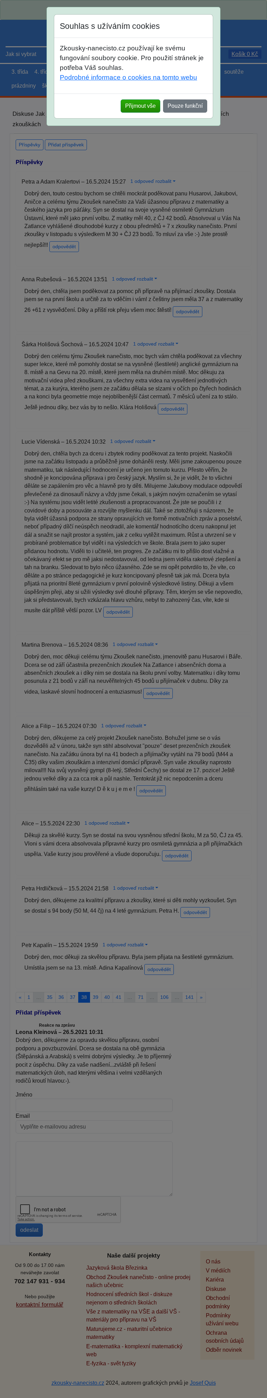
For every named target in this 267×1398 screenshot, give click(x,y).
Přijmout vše (140, 106)
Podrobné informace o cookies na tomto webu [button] (128, 77)
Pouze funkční (185, 106)
